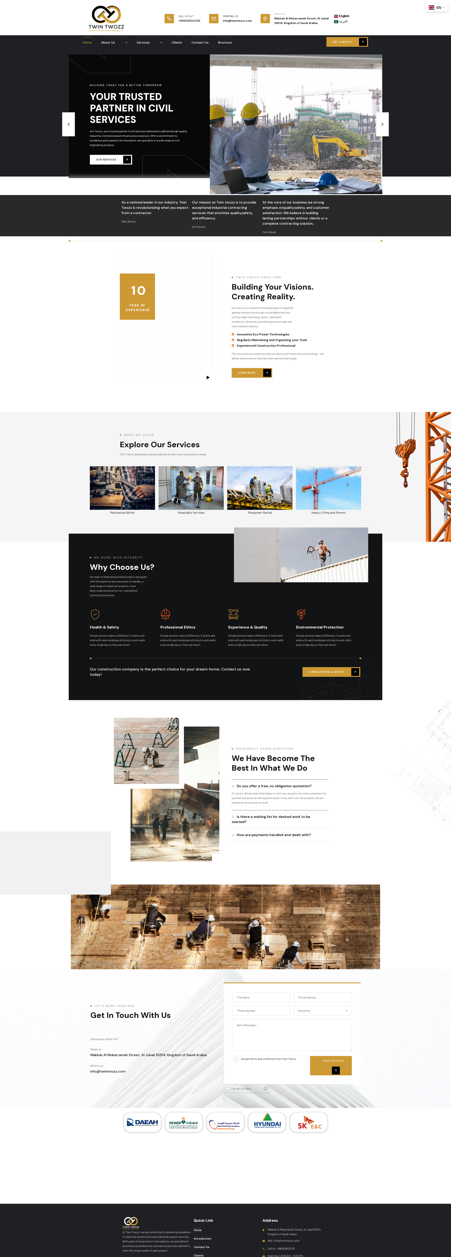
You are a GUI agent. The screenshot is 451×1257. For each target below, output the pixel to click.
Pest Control (328, 512)
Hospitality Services (122, 512)
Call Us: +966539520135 (281, 1248)
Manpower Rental (191, 512)
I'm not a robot (241, 1088)
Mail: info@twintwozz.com (283, 1240)
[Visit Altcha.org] (266, 1088)
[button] (68, 124)
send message (333, 1060)
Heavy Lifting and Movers (260, 512)
